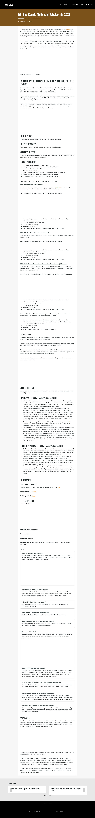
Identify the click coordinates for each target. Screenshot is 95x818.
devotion (67, 422)
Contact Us (50, 803)
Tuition (68, 29)
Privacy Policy (32, 811)
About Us (44, 803)
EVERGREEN (85, 4)
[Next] (84, 790)
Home (19, 18)
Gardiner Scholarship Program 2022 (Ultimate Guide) (25, 789)
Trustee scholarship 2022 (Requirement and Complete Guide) (66, 790)
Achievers (58, 187)
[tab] (44, 795)
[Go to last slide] (11, 790)
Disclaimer (39, 811)
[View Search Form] (92, 4)
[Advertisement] (47, 62)
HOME (59, 4)
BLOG (65, 4)
